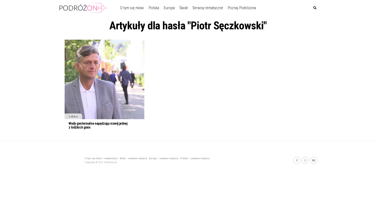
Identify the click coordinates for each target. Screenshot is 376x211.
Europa (169, 7)
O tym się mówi (132, 7)
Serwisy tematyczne (208, 7)
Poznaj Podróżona (242, 7)
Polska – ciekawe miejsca (194, 158)
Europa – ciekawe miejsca (163, 158)
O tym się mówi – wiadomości (101, 158)
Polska (154, 7)
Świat (183, 7)
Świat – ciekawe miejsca (133, 158)
